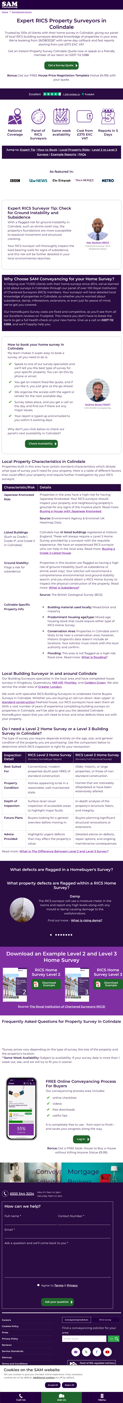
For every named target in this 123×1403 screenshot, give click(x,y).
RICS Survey (105, 1320)
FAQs (82, 154)
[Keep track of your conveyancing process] (21, 1108)
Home (5, 12)
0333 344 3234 (22, 1194)
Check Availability (41, 443)
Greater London (50, 687)
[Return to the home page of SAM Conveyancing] (9, 4)
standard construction (18, 702)
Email (9, 1229)
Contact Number (71, 1216)
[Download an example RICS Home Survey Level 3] (77, 984)
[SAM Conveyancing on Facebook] (97, 1352)
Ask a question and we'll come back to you (36, 1243)
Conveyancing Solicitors (76, 1320)
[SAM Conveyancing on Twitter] (86, 1352)
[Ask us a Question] (61, 1397)
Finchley (70, 682)
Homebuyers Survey (22, 12)
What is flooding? (94, 657)
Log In (81, 1139)
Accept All (53, 1385)
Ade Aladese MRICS (97, 242)
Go (111, 1338)
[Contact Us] (75, 1352)
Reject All (69, 1385)
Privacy (72, 1285)
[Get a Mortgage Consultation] (92, 1173)
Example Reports (63, 154)
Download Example (49, 984)
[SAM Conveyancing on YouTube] (107, 1352)
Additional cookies (44, 1377)
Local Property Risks (75, 150)
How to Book (47, 150)
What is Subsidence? (64, 587)
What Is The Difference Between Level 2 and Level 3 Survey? (63, 851)
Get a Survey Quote (61, 65)
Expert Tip (27, 150)
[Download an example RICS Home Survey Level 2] (15, 984)
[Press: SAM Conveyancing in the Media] (61, 171)
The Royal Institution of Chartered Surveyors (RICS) (67, 1006)
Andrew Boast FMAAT (97, 404)
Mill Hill (57, 682)
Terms (58, 1285)
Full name (12, 1216)
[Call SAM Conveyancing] (21, 1397)
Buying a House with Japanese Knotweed (70, 511)
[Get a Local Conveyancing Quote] (31, 1173)
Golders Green (95, 682)
